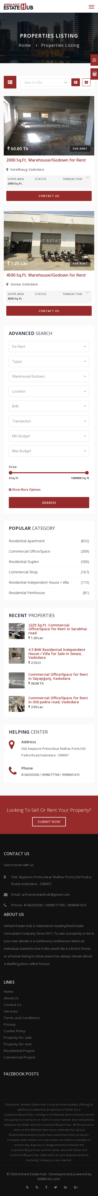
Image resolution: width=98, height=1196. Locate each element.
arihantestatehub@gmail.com (46, 894)
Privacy (10, 1024)
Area (13, 466)
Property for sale (18, 1037)
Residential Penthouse (27, 592)
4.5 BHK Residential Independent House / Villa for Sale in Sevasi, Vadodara (56, 653)
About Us (11, 998)
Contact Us (49, 196)
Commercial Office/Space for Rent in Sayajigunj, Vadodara (58, 676)
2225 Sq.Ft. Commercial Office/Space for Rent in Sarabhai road (57, 629)
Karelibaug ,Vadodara (27, 169)
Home (25, 45)
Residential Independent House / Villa (39, 582)
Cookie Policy (15, 1031)
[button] (49, 347)
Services (11, 1011)
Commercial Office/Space (29, 551)
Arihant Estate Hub (32, 1174)
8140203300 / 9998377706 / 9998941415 (50, 774)
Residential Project (19, 1050)
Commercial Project (19, 1057)
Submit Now (49, 821)
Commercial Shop (23, 572)
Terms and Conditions (22, 1018)
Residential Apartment (27, 540)
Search (49, 502)
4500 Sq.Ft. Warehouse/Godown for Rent (46, 275)
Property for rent (18, 1044)
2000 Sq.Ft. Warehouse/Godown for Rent (46, 160)
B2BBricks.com (49, 1179)
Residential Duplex (24, 561)
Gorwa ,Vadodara (24, 284)
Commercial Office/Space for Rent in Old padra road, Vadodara (58, 699)
